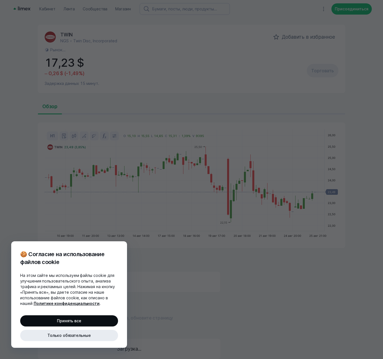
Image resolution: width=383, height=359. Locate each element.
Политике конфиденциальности (67, 303)
